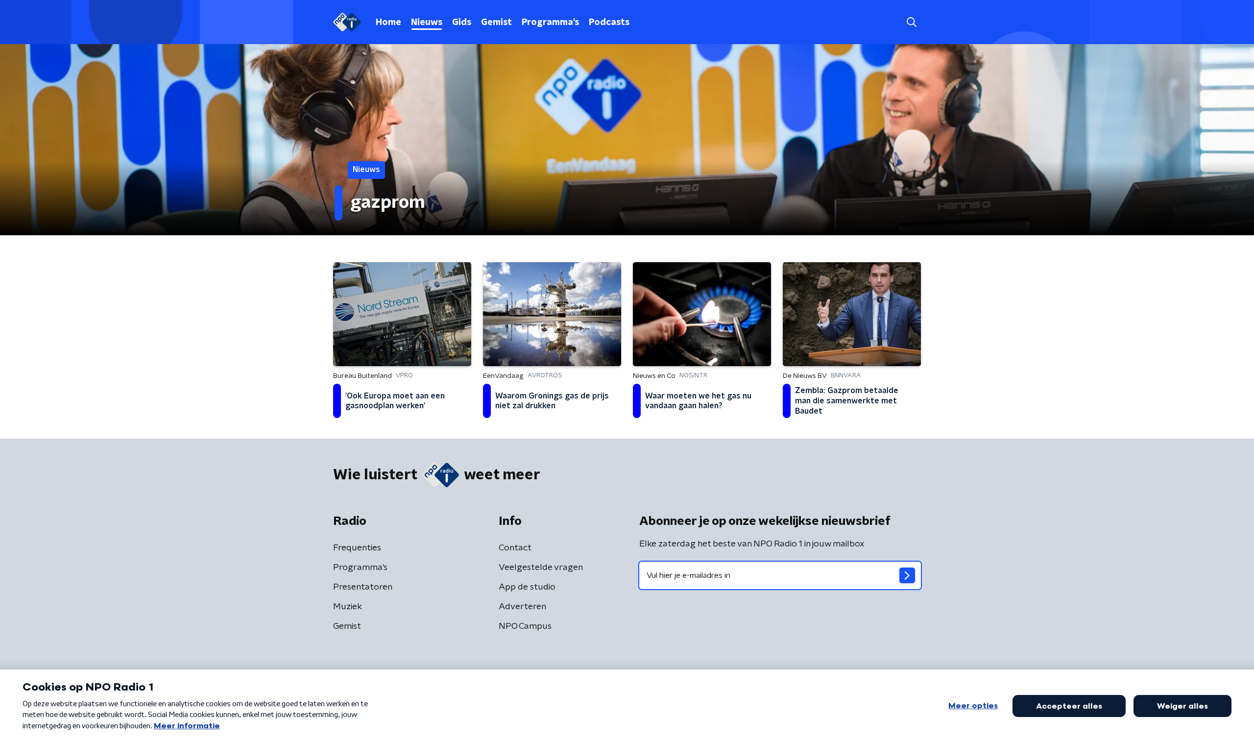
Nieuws (426, 22)
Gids (461, 22)
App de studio (527, 587)
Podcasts (609, 22)
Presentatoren (362, 587)
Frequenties (357, 548)
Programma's (550, 22)
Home (388, 22)
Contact (515, 548)
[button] (911, 22)
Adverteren (522, 606)
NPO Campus (525, 626)
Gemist (496, 22)
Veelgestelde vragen (541, 567)
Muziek (347, 606)
